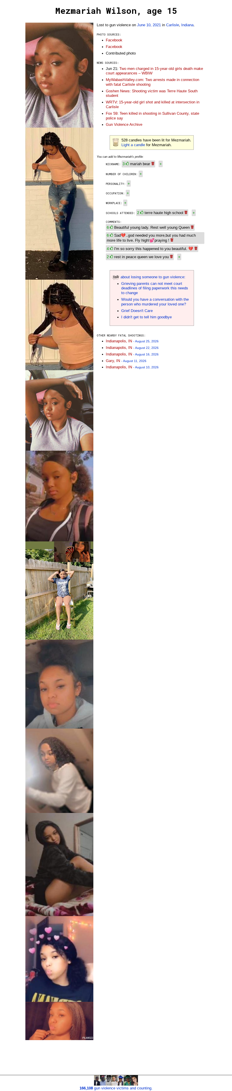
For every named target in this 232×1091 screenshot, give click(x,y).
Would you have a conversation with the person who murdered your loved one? (155, 301)
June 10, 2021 (149, 25)
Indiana (187, 25)
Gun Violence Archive (124, 124)
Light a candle (133, 145)
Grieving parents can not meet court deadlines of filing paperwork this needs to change (154, 288)
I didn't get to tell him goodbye (146, 317)
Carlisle (172, 25)
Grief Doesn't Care (137, 310)
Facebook (114, 40)
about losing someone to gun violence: (152, 277)
